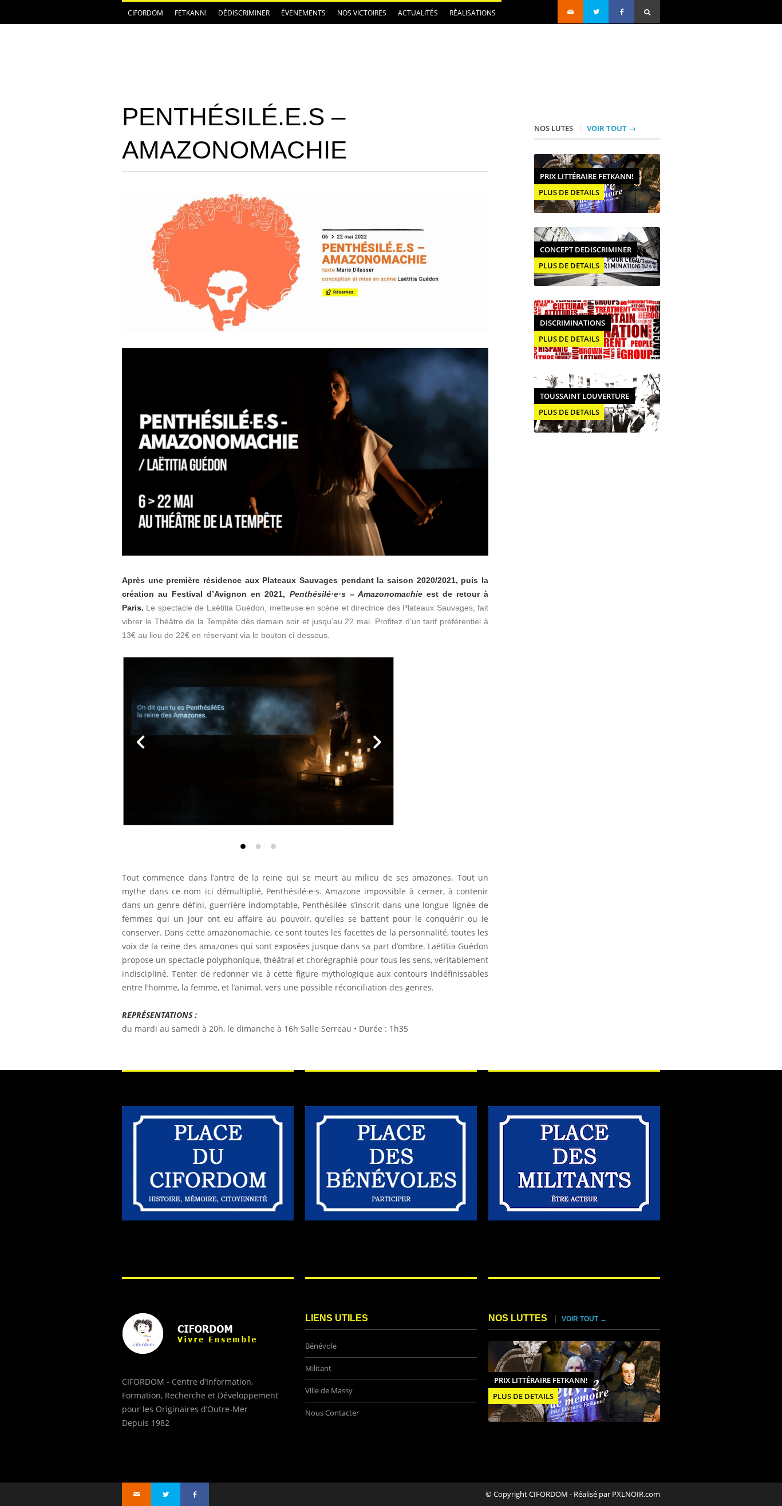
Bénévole (321, 1346)
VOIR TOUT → (611, 128)
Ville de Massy (329, 1391)
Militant (318, 1368)
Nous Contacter (332, 1413)
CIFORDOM (142, 16)
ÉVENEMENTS (300, 16)
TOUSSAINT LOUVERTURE (584, 396)
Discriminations (572, 323)
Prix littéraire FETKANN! (587, 176)
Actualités (415, 16)
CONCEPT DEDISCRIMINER (585, 249)
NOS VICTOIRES (361, 13)
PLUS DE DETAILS (569, 192)
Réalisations (472, 13)
